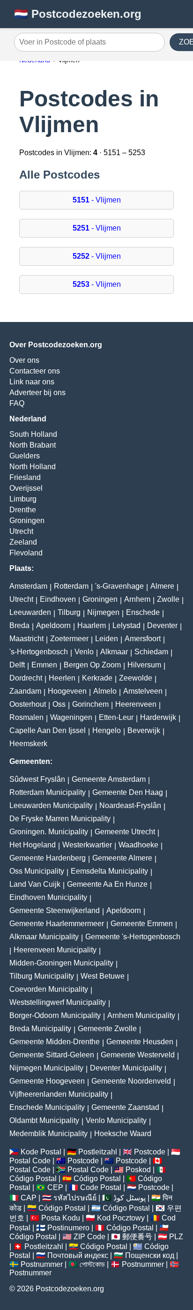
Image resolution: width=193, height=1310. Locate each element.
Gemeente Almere (122, 858)
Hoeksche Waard (122, 1134)
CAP (29, 1198)
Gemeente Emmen (142, 924)
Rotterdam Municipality (47, 792)
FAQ (16, 403)
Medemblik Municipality (48, 1134)
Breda (19, 625)
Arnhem (137, 599)
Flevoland (26, 553)
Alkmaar (114, 652)
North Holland (32, 467)
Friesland (25, 477)
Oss (59, 704)
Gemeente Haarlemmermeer (56, 924)
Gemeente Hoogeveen (47, 1081)
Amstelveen (143, 691)
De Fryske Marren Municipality (60, 819)
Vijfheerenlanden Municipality (58, 1094)
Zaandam (25, 691)
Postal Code (30, 1161)
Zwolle (168, 599)
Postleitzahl (97, 1152)
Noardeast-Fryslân (130, 805)
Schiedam (151, 652)
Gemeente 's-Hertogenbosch (132, 937)
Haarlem (91, 625)
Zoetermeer (69, 639)
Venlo (84, 652)
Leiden (106, 639)
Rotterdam (71, 586)
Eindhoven (58, 599)
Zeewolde (135, 678)
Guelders (24, 456)
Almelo (105, 691)
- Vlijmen (97, 200)
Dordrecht (25, 678)
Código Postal (33, 1179)
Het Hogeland (32, 845)
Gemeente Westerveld (138, 1055)
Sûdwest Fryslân (37, 779)
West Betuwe (103, 976)
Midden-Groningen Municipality (61, 963)
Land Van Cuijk (34, 884)
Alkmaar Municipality (44, 937)
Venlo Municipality (116, 1120)
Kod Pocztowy (121, 1218)
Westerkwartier (87, 845)
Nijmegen (103, 612)
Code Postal (100, 1187)
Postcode (149, 1152)
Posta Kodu (60, 1218)
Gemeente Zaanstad (125, 1107)
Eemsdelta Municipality (109, 871)
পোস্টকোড (92, 1264)
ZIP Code (89, 1237)
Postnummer (42, 1264)
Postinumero (68, 1228)
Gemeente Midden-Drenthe (54, 1042)
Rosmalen (26, 717)
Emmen (44, 665)
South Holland (33, 434)
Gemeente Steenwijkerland (54, 910)
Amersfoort (143, 639)
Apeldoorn (53, 625)
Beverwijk (143, 730)
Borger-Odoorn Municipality (55, 1015)
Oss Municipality (36, 871)
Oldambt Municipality (44, 1120)
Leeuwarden (30, 612)
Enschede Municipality (47, 1107)
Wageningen (71, 717)
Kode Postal (41, 1152)
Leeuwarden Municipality (51, 805)
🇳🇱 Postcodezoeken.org (77, 13)
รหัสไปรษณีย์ (74, 1198)
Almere (162, 586)
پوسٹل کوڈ (129, 1198)
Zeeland (23, 542)
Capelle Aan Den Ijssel (47, 730)
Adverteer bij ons (37, 393)
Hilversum (144, 665)
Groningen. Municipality (48, 832)
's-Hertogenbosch (38, 652)
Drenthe (22, 510)
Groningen (27, 520)
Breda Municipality (40, 1029)
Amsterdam (28, 586)
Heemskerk (28, 744)
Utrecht (21, 531)
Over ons (24, 360)
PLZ (176, 1237)
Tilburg (69, 612)
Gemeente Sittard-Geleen (51, 1055)
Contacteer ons (34, 371)
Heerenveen (135, 704)
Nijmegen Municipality (46, 1068)
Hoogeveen (67, 691)
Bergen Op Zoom (92, 665)
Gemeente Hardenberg (47, 858)
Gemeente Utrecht (125, 832)
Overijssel (26, 488)
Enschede (143, 612)
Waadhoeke (138, 845)
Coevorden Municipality (48, 989)
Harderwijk (158, 717)
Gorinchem (90, 704)
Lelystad (126, 625)
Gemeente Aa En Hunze (107, 884)
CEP (55, 1187)
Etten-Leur (116, 717)
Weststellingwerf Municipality (57, 1002)
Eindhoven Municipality (48, 897)
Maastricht (26, 639)
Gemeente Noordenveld (131, 1081)
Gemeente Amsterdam (109, 779)
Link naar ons (31, 382)
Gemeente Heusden (139, 1042)
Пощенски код (149, 1255)
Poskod (138, 1170)
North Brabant (32, 445)
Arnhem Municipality (141, 1015)
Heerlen (62, 678)
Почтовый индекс (77, 1255)
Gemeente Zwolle (107, 1029)
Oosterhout (27, 704)
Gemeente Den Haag (127, 792)
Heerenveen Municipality (55, 950)
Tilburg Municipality (41, 976)
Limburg (23, 499)
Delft (17, 665)
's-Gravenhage (119, 586)
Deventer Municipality (126, 1068)
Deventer (162, 625)
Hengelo (106, 730)
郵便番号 (137, 1237)
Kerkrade (97, 678)
